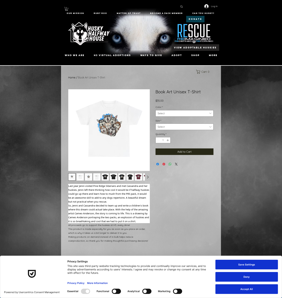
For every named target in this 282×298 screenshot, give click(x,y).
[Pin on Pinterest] (164, 164)
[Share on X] (176, 164)
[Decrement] (158, 140)
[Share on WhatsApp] (170, 164)
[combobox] (184, 113)
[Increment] (168, 140)
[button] (66, 9)
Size (158, 120)
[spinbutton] (163, 140)
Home (71, 77)
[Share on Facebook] (158, 164)
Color (159, 107)
